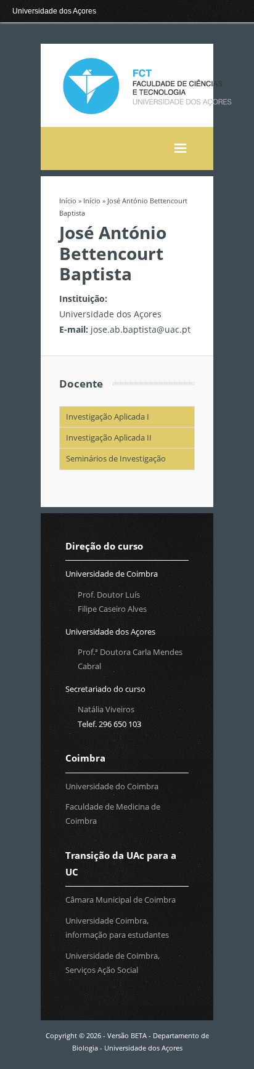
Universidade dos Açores (54, 11)
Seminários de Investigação (116, 458)
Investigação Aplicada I (107, 416)
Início (67, 200)
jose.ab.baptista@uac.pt (140, 329)
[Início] (145, 114)
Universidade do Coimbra (111, 786)
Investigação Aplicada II (109, 437)
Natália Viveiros (106, 709)
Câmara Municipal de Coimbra (120, 899)
